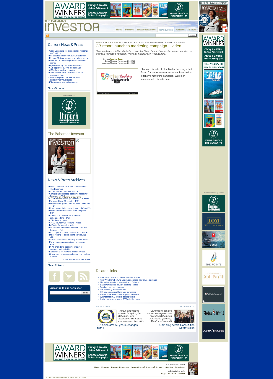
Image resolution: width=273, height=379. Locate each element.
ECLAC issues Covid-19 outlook (63, 191)
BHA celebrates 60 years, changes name (117, 326)
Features (129, 29)
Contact (181, 374)
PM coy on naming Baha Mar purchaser (118, 292)
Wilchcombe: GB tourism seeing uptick (117, 297)
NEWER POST (104, 307)
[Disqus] (145, 209)
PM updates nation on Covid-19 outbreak (67, 56)
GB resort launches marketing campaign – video (138, 46)
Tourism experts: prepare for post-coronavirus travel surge (64, 78)
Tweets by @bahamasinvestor (63, 197)
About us (172, 374)
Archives (180, 29)
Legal (163, 374)
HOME (99, 42)
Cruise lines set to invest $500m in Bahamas (120, 299)
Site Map (169, 367)
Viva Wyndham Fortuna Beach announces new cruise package (128, 280)
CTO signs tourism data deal (62, 70)
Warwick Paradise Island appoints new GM (119, 294)
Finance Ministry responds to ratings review (69, 58)
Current (65, 45)
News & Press (166, 29)
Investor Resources (146, 29)
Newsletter (180, 367)
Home (119, 29)
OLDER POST (186, 307)
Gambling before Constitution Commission (176, 326)
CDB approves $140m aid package (65, 68)
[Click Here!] (213, 211)
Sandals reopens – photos (112, 287)
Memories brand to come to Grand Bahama (119, 282)
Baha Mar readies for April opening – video (119, 285)
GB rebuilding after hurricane (113, 289)
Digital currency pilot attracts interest (65, 65)
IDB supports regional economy (63, 82)
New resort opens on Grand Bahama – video (120, 277)
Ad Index (192, 29)
